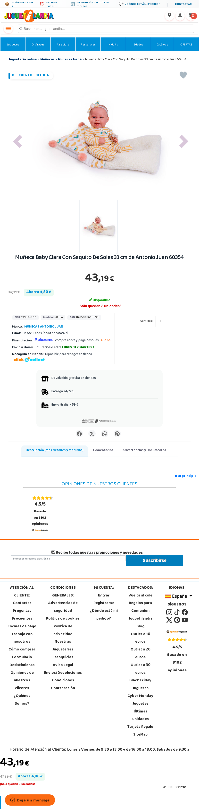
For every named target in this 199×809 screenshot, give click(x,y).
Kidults (113, 45)
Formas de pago (22, 627)
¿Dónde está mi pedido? (104, 615)
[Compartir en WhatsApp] (104, 433)
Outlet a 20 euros (140, 653)
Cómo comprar (21, 650)
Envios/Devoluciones (63, 673)
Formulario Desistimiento (22, 661)
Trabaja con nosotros (22, 638)
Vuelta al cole (140, 596)
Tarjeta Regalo (140, 727)
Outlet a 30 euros (140, 669)
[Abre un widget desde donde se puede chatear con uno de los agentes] (30, 800)
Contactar (22, 603)
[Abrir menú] (8, 28)
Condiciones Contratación (63, 684)
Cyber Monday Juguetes (140, 700)
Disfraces (38, 45)
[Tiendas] (169, 16)
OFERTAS (186, 45)
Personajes (88, 45)
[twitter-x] (170, 620)
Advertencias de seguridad (63, 607)
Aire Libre (63, 45)
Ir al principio (186, 476)
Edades (138, 45)
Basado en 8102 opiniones (40, 514)
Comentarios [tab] (103, 450)
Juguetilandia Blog (140, 623)
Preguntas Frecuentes (22, 615)
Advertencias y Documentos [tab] (144, 450)
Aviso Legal (63, 665)
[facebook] (184, 612)
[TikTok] (177, 612)
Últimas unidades (140, 715)
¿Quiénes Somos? (22, 700)
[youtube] (184, 620)
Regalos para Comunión (140, 607)
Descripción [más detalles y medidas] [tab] (54, 450)
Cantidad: (146, 321)
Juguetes (13, 45)
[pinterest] (177, 620)
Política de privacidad (63, 630)
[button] (17, 141)
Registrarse (103, 603)
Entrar (104, 596)
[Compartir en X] (92, 433)
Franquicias (62, 657)
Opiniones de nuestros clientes (22, 681)
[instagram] (170, 612)
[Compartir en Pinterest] (117, 433)
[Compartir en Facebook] (79, 433)
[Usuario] (180, 16)
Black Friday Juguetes (140, 684)
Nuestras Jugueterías (62, 646)
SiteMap (140, 735)
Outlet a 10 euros (140, 638)
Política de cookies (63, 619)
